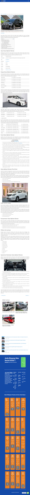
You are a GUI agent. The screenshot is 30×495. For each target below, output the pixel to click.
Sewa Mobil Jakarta (6, 399)
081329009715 (7, 59)
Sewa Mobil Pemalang (12, 474)
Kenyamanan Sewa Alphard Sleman (6, 46)
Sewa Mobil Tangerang (7, 438)
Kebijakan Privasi (19, 378)
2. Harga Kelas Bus (5, 42)
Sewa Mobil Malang (12, 399)
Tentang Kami (19, 380)
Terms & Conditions (19, 385)
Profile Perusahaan (19, 376)
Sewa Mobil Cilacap (23, 473)
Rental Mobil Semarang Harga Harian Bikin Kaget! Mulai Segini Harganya (15, 340)
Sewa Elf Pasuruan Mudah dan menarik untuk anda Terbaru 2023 (21, 312)
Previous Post (3, 295)
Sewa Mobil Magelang (23, 438)
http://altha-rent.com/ (8, 69)
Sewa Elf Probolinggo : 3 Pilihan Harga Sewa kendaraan (8, 325)
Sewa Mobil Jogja (7, 419)
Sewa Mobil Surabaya (12, 420)
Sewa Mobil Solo (17, 399)
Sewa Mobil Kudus (23, 456)
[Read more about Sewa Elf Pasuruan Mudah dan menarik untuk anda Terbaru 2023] (21, 306)
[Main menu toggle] (28, 1)
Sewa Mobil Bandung (23, 399)
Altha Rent (20, 143)
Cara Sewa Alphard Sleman (5, 43)
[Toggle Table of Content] (13, 39)
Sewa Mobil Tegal (7, 456)
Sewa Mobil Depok (13, 437)
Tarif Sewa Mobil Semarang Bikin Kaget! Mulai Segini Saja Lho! (13, 346)
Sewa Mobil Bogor (23, 419)
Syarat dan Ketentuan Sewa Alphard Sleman (8, 48)
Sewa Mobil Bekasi (18, 437)
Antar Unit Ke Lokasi (4, 45)
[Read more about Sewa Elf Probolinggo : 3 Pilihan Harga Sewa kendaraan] (8, 319)
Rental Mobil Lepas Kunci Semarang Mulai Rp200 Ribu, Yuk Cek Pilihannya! (15, 343)
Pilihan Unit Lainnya (4, 47)
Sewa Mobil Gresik (7, 473)
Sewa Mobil (2, 33)
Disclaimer (19, 383)
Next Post (27, 295)
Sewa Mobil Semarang (17, 420)
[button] (28, 493)
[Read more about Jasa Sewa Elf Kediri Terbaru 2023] (8, 306)
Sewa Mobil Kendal (12, 456)
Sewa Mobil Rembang (17, 474)
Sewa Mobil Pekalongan (17, 456)
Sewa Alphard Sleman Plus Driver (6, 44)
